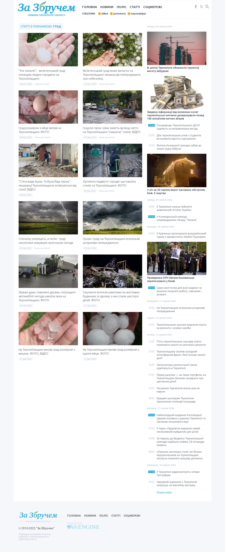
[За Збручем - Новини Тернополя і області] (46, 8)
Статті (135, 7)
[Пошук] (207, 7)
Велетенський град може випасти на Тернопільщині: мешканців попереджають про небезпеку (112, 74)
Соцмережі (152, 7)
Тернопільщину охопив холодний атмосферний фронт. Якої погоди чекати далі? (181, 355)
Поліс (122, 7)
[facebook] (196, 7)
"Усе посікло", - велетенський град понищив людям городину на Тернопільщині (42, 74)
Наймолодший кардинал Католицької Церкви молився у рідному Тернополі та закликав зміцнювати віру (181, 418)
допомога (119, 13)
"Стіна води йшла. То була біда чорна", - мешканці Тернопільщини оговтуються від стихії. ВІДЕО (47, 185)
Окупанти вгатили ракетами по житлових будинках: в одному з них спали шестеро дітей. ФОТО (111, 296)
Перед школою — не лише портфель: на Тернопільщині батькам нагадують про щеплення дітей (181, 378)
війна (104, 13)
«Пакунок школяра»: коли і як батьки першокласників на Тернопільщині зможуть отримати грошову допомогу (180, 455)
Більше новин (164, 492)
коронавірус (138, 13)
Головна (89, 7)
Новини (106, 7)
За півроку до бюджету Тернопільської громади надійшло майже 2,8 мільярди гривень (180, 441)
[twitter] (201, 7)
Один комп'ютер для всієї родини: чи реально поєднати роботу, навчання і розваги (179, 291)
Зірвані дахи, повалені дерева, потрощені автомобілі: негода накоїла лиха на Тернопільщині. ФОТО (47, 296)
